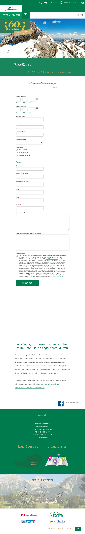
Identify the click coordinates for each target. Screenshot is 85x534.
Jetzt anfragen (11, 15)
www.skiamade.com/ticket (50, 384)
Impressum (51, 528)
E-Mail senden (43, 438)
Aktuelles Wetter (42, 480)
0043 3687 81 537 (71, 3)
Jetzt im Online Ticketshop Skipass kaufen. (29, 388)
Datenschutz (60, 528)
